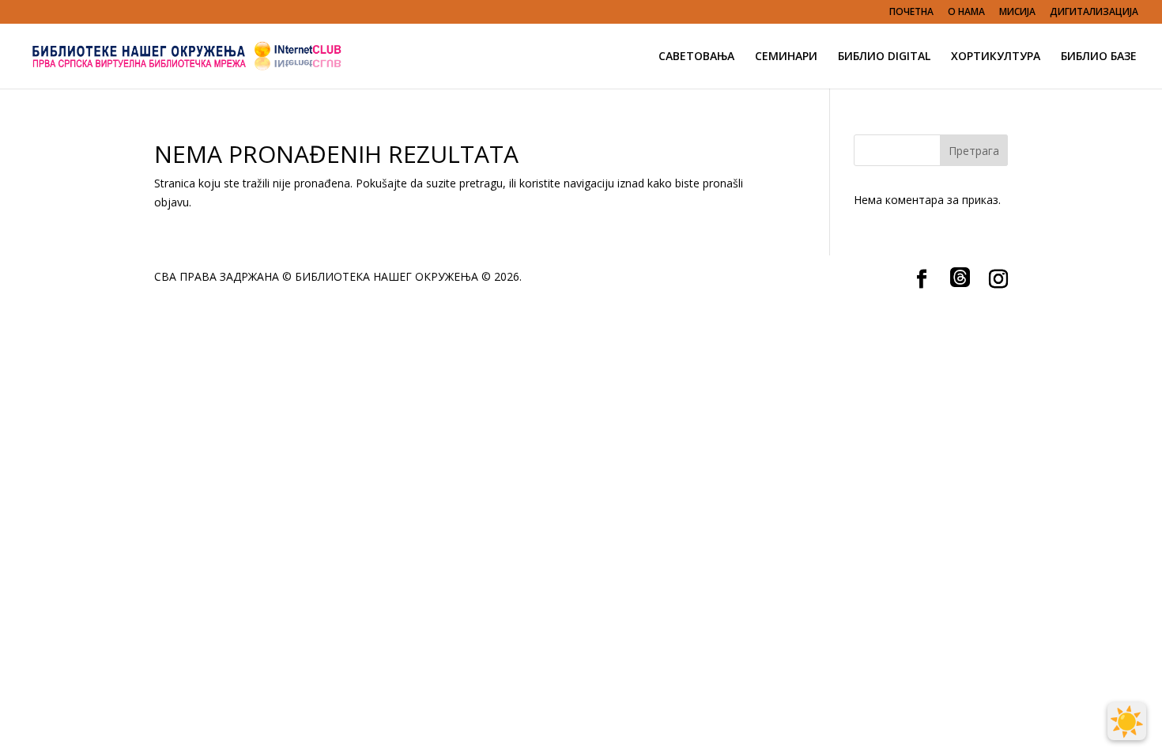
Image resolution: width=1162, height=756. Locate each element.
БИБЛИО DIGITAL (884, 57)
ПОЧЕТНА (911, 12)
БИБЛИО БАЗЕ (1099, 57)
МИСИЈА (1017, 12)
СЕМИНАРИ (786, 57)
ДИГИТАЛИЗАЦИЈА (1094, 12)
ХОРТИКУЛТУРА (995, 57)
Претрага (974, 150)
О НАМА (966, 12)
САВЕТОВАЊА (696, 57)
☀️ (1127, 721)
